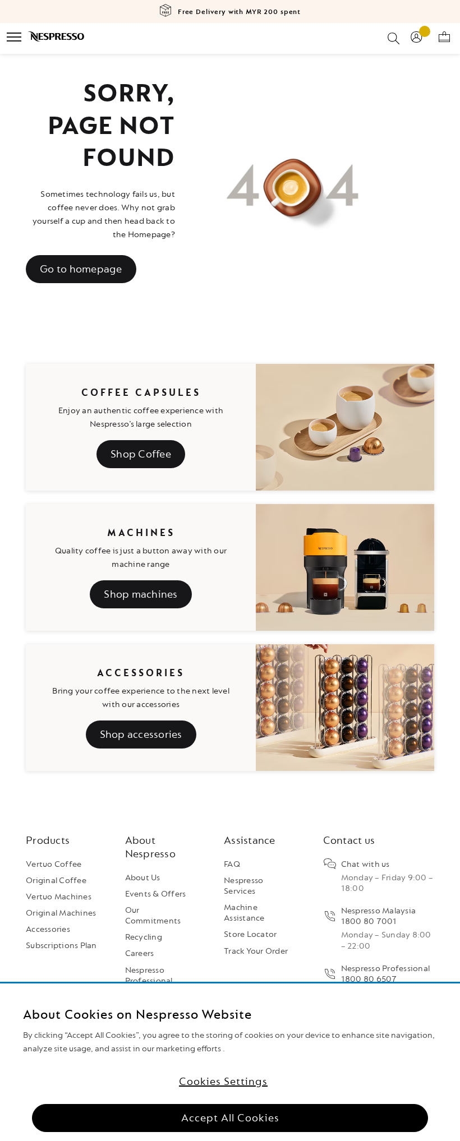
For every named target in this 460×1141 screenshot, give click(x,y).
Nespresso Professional (149, 975)
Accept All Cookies (230, 1118)
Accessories (48, 929)
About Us (142, 877)
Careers (139, 953)
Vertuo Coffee (53, 864)
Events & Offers (155, 894)
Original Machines (61, 913)
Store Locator (250, 934)
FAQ (232, 864)
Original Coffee (56, 880)
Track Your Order (256, 951)
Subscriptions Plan (61, 945)
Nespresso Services (243, 886)
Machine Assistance (244, 912)
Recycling (143, 937)
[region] (230, 1062)
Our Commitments (153, 915)
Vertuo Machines (58, 896)
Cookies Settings (223, 1081)
